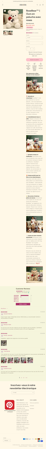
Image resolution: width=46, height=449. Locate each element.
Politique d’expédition (33, 446)
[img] (4, 312)
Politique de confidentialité (38, 444)
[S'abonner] (33, 392)
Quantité (28, 46)
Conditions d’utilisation (23, 446)
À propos (32, 405)
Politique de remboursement (26, 444)
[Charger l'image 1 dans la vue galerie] (5, 33)
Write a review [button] (23, 304)
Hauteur (27, 40)
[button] (2, 4)
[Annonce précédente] (2, 1)
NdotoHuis (18, 444)
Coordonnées (40, 446)
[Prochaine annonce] (43, 1)
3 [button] (23, 377)
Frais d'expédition (29, 29)
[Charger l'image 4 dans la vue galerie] (10, 33)
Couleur (27, 35)
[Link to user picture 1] (4, 343)
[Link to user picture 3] (17, 360)
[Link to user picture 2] (10, 360)
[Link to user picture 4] (23, 360)
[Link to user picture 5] (30, 360)
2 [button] (21, 377)
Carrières (32, 408)
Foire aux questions (34, 402)
